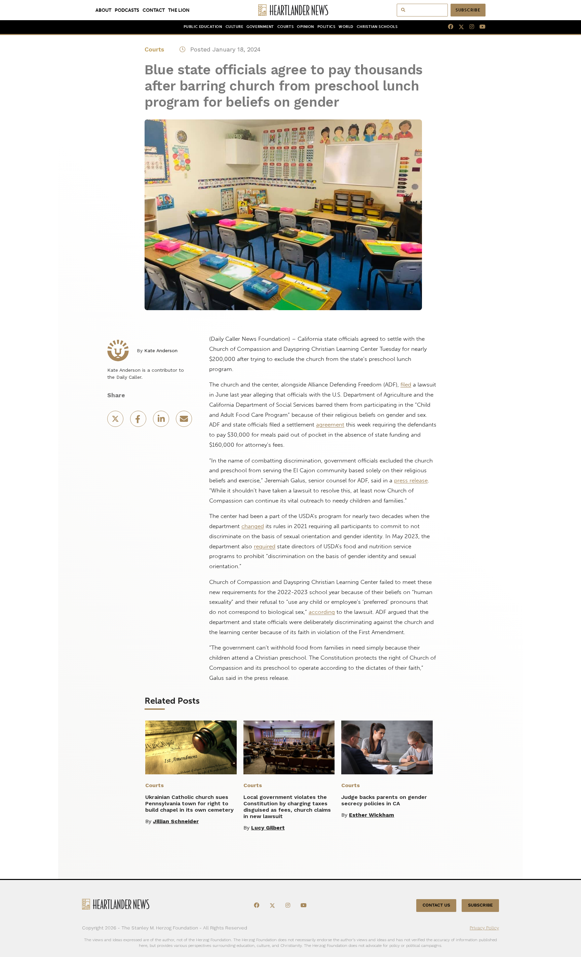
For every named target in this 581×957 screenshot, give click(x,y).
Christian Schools (377, 27)
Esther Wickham (371, 815)
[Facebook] (447, 27)
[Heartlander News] (290, 10)
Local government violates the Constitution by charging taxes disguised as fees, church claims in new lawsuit (287, 806)
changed (252, 526)
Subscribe (468, 10)
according (322, 612)
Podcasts (127, 10)
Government (260, 27)
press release (411, 480)
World (346, 27)
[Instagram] (469, 27)
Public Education (203, 27)
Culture (234, 27)
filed (405, 384)
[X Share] (116, 421)
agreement (330, 424)
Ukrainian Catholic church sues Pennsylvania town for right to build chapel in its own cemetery (189, 803)
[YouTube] (480, 27)
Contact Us (436, 905)
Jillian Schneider (176, 821)
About (103, 10)
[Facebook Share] (139, 421)
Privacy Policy (484, 927)
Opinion (305, 27)
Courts (285, 27)
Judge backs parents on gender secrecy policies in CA (384, 800)
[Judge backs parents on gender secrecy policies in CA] (387, 747)
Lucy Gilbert (268, 827)
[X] (458, 27)
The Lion (179, 10)
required (264, 546)
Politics (326, 27)
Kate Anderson (161, 350)
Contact (154, 10)
